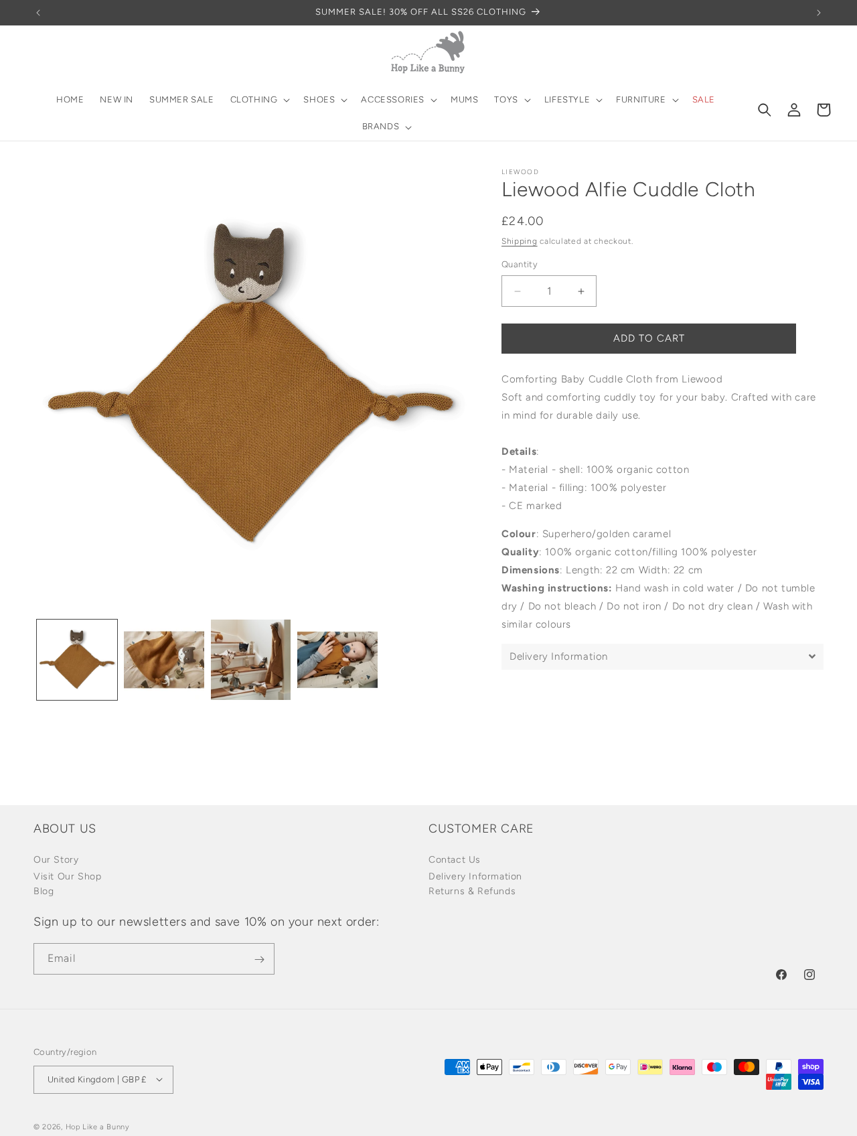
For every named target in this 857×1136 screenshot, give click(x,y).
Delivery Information (475, 876)
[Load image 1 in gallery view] (77, 660)
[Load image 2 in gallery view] (164, 660)
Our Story (55, 859)
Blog (43, 891)
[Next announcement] (819, 12)
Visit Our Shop (67, 876)
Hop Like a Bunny (98, 1126)
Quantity (519, 265)
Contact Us (454, 859)
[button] (259, 100)
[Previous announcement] (38, 12)
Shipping (519, 241)
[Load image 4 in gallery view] (337, 660)
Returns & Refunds (472, 891)
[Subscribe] (259, 959)
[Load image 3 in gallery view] (251, 660)
